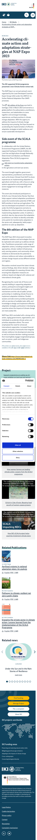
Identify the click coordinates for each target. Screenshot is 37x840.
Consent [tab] (6, 386)
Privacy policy (6, 815)
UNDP (22, 348)
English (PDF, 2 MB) (11, 631)
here (31, 483)
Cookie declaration (8, 811)
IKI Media (13, 22)
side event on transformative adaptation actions (18, 164)
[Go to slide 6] (20, 681)
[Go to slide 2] (9, 681)
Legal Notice (6, 807)
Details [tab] (17, 386)
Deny (17, 457)
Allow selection (18, 451)
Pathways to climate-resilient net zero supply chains (16, 594)
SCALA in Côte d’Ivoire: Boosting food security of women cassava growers (18, 504)
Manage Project (18, 703)
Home (4, 22)
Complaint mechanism (10, 828)
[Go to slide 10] (30, 681)
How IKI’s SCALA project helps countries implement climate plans (18, 534)
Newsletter (6, 824)
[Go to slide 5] (17, 681)
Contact (4, 820)
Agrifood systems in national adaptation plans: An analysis (14, 567)
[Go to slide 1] (7, 681)
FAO (15, 348)
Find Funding (18, 698)
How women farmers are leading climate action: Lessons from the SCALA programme (18, 471)
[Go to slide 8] (25, 681)
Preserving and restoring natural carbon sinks (15, 748)
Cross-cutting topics (7, 756)
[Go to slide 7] (22, 681)
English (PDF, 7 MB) (11, 573)
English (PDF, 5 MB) (11, 599)
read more (18, 675)
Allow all (18, 445)
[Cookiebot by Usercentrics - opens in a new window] (25, 380)
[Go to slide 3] (12, 681)
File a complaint (18, 709)
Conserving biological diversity (10, 759)
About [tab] (29, 386)
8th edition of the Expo (16, 105)
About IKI (18, 714)
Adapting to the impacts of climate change (14, 753)
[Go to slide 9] (27, 681)
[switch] (30, 424)
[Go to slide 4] (15, 681)
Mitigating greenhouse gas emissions (12, 751)
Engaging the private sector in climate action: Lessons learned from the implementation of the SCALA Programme (18, 624)
